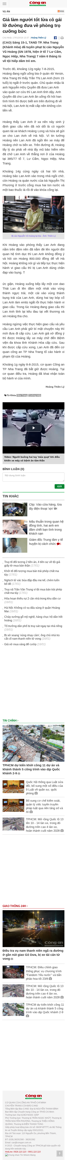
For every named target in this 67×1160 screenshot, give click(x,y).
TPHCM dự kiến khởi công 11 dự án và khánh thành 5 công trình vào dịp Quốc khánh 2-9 (31, 769)
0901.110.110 (34, 1152)
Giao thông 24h (15, 906)
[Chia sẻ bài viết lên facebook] (55, 37)
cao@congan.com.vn (21, 1142)
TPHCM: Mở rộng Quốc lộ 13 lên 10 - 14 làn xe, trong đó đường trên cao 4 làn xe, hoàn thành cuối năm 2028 (44, 825)
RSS (62, 11)
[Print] (62, 37)
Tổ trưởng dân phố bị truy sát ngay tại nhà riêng (33, 626)
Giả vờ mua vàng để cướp (20, 644)
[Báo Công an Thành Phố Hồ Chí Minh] (37, 3)
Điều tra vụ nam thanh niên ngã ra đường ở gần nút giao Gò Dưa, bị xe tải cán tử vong (33, 954)
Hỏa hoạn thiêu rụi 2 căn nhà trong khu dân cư (32, 598)
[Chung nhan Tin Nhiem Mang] (20, 1155)
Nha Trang (22, 395)
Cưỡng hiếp (35, 395)
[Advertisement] (33, 684)
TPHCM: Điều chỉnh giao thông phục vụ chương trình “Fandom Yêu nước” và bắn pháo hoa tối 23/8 (44, 973)
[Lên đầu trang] (60, 1153)
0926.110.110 (20, 1152)
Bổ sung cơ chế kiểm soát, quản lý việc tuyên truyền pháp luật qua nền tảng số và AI (44, 806)
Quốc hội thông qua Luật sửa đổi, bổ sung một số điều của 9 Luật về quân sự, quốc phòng (44, 787)
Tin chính (10, 720)
